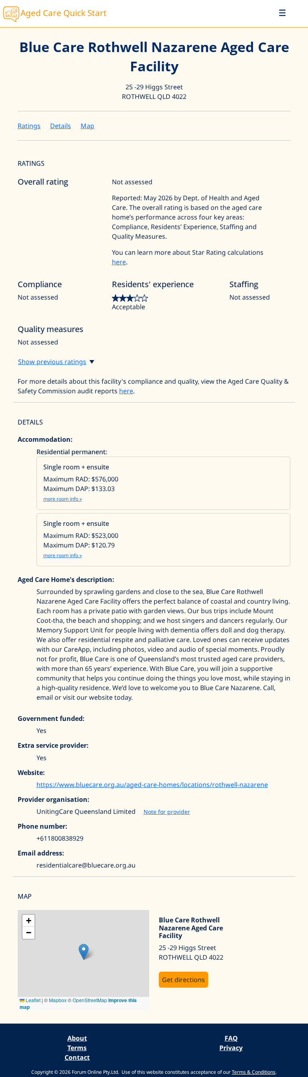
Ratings (29, 125)
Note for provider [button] (167, 811)
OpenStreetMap (90, 999)
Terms (77, 1047)
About (77, 1038)
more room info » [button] (62, 498)
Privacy (231, 1047)
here (119, 262)
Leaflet (32, 999)
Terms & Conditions (254, 1072)
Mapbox (58, 999)
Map (87, 125)
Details (60, 125)
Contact (77, 1057)
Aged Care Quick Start (63, 12)
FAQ (231, 1038)
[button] (84, 952)
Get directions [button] (183, 979)
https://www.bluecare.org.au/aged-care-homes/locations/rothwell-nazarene (152, 784)
